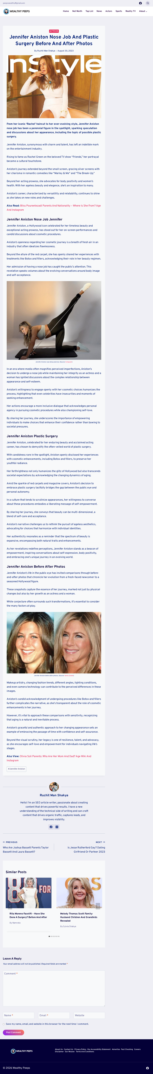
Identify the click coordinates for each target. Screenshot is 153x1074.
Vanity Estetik (68, 676)
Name (8, 1015)
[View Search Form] (147, 3)
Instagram (68, 362)
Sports (119, 11)
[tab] (49, 936)
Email (44, 1015)
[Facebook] (140, 3)
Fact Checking (127, 1049)
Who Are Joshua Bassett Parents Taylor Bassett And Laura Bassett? (26, 847)
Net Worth (77, 11)
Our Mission (70, 1052)
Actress (54, 31)
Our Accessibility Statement (99, 1049)
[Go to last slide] (10, 906)
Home (66, 11)
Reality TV (131, 11)
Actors (108, 11)
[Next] (98, 906)
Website (79, 1015)
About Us (59, 1049)
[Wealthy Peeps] (16, 11)
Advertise (116, 1049)
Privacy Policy (80, 1049)
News (99, 11)
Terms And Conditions (85, 1052)
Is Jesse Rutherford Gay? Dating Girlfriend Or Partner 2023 (86, 847)
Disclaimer (59, 1052)
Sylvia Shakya (69, 926)
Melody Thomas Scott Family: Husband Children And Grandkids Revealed (78, 917)
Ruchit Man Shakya (46, 51)
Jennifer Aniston (16, 769)
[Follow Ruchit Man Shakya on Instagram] (57, 827)
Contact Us (68, 1049)
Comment (11, 973)
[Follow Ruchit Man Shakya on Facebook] (51, 827)
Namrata (16, 923)
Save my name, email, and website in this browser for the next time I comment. (47, 1024)
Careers (137, 1049)
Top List (89, 11)
